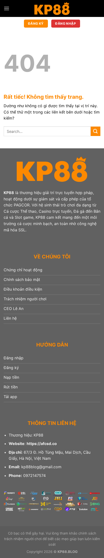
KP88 (9, 192)
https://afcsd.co (42, 443)
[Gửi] (95, 131)
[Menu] (6, 8)
